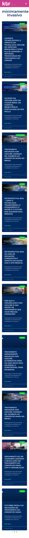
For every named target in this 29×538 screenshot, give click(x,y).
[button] (26, 3)
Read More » (7, 72)
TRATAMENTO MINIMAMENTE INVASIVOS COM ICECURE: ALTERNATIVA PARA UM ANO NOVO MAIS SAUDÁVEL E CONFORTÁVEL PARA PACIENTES (13, 361)
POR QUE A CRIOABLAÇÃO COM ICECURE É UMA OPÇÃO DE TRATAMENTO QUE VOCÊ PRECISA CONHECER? (13, 307)
